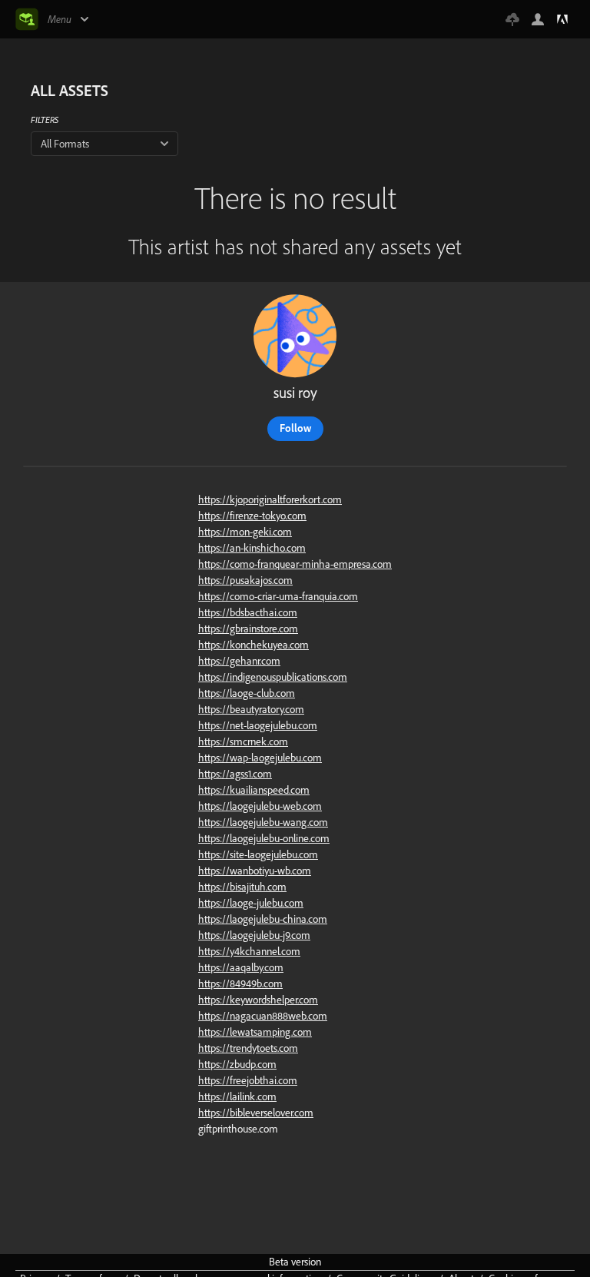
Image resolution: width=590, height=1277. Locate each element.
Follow (295, 428)
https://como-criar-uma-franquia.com (278, 596)
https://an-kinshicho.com (252, 548)
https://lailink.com (237, 1096)
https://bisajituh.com (242, 887)
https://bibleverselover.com (255, 1112)
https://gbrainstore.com (248, 628)
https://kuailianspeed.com (254, 790)
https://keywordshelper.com (258, 1000)
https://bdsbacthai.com (247, 612)
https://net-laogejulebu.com (257, 725)
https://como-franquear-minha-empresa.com (295, 564)
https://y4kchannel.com (249, 951)
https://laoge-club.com (246, 693)
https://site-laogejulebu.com (258, 854)
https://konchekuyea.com (253, 645)
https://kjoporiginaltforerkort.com (270, 499)
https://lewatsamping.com (255, 1032)
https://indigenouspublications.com (272, 677)
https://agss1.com (235, 774)
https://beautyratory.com (251, 709)
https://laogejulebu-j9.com (254, 935)
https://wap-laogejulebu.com (260, 758)
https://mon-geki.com (245, 532)
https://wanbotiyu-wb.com (254, 870)
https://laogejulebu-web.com (260, 806)
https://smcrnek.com (243, 741)
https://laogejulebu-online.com (264, 838)
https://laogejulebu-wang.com (263, 822)
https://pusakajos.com (245, 580)
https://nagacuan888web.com (262, 1016)
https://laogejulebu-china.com (262, 919)
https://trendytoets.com (248, 1048)
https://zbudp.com (237, 1064)
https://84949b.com (240, 983)
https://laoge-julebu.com (250, 903)
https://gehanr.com (239, 661)
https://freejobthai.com (247, 1080)
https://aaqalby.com (240, 967)
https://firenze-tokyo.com (252, 515)
